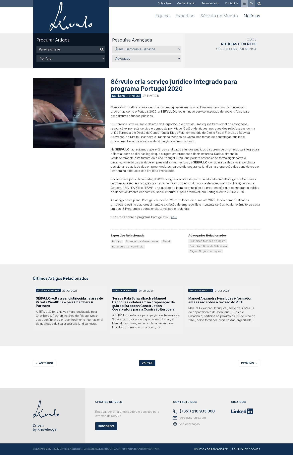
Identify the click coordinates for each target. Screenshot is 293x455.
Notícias (252, 15)
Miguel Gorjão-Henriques (205, 251)
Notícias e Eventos (239, 44)
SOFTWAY (153, 448)
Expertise (185, 15)
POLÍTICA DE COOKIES (246, 449)
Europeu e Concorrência (127, 246)
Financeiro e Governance (142, 241)
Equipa (162, 15)
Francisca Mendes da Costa (207, 240)
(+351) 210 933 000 (197, 411)
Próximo (249, 363)
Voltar (147, 363)
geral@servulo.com (192, 417)
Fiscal (166, 241)
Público (116, 241)
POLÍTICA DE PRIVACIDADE (211, 449)
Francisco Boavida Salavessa (208, 246)
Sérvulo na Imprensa (236, 49)
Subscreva (106, 426)
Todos (251, 39)
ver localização (189, 424)
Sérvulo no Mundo (219, 15)
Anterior (44, 363)
